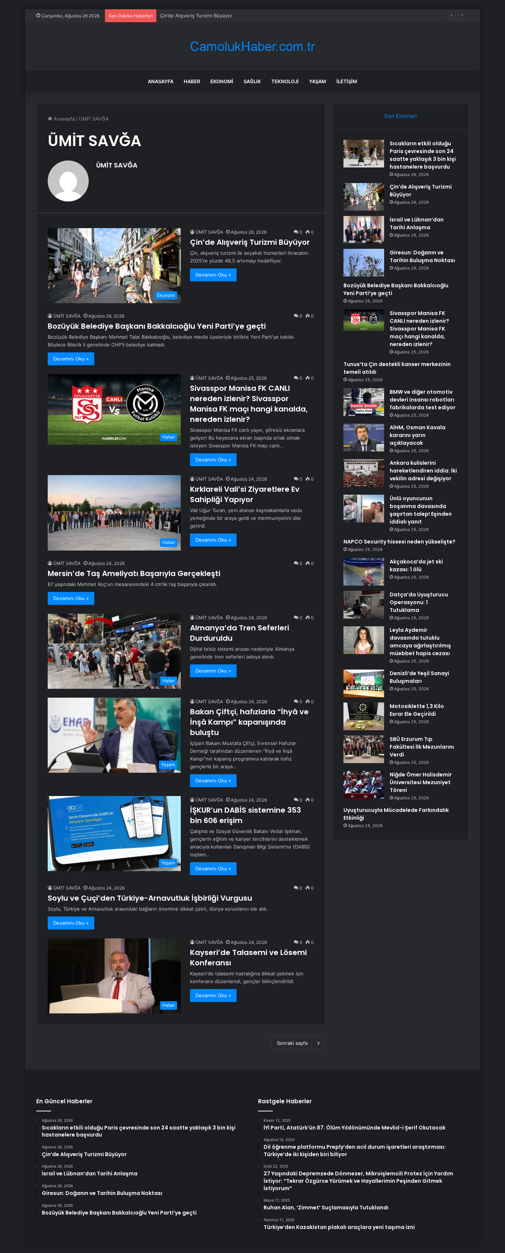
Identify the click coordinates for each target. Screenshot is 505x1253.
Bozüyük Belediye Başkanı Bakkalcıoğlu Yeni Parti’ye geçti (157, 326)
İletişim (346, 81)
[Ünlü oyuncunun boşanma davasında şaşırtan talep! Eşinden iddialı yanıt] (363, 508)
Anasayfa (160, 81)
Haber (192, 81)
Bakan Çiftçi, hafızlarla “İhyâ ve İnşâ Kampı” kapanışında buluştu (249, 722)
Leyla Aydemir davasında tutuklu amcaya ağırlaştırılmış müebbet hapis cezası (420, 641)
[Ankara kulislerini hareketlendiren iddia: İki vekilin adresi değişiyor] (363, 473)
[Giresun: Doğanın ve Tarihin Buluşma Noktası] (363, 263)
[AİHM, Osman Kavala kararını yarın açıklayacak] (363, 437)
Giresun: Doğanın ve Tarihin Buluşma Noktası (422, 256)
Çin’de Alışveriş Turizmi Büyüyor (250, 242)
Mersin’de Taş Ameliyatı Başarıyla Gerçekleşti (134, 573)
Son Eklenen (400, 115)
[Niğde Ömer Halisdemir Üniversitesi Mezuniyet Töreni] (363, 785)
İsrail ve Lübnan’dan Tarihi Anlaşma (199, 15)
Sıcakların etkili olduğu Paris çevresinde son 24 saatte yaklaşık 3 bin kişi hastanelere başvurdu (423, 155)
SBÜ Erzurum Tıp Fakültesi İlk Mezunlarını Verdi (422, 746)
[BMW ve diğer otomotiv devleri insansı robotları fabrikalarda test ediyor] (363, 402)
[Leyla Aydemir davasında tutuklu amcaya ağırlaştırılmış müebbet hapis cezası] (363, 640)
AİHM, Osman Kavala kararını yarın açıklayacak (417, 435)
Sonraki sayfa (292, 1043)
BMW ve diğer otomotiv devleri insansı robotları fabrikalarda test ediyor (422, 399)
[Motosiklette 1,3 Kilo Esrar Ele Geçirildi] (363, 716)
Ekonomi (221, 81)
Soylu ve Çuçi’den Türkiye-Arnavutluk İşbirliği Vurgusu (150, 898)
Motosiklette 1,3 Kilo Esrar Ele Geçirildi (417, 710)
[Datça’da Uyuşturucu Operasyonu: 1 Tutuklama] (363, 605)
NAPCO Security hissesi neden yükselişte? (399, 541)
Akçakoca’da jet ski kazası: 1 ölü (416, 565)
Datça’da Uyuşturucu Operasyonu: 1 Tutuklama (419, 602)
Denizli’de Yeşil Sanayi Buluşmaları (419, 677)
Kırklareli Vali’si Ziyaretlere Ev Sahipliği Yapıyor (244, 494)
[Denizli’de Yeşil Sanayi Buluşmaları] (363, 683)
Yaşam (317, 81)
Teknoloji (285, 81)
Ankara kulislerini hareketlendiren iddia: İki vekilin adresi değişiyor (423, 470)
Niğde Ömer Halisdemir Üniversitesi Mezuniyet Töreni (421, 782)
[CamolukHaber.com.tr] (252, 46)
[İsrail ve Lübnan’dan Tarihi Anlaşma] (363, 230)
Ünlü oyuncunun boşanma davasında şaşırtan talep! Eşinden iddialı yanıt (421, 510)
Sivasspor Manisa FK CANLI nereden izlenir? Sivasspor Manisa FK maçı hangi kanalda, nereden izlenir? (249, 403)
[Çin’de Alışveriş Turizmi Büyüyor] (363, 197)
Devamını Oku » (213, 275)
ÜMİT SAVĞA (117, 165)
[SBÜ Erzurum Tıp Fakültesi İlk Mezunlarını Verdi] (363, 749)
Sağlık (252, 81)
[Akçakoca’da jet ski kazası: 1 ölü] (363, 572)
